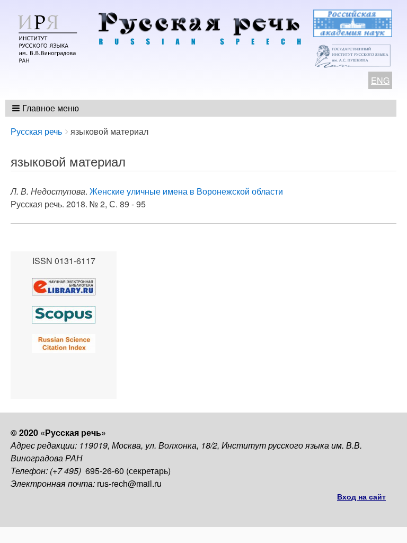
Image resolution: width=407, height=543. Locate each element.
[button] (46, 108)
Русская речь (36, 131)
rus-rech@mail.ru (129, 483)
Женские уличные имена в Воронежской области (186, 191)
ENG (380, 80)
